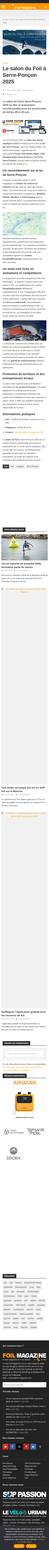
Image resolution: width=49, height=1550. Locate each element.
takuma (16, 1323)
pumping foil (19, 1309)
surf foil (31, 1318)
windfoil (33, 1323)
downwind (8, 1287)
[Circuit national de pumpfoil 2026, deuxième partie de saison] (24, 547)
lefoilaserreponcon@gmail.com (29, 432)
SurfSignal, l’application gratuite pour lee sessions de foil (23, 1013)
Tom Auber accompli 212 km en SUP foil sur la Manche (23, 789)
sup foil (7, 1318)
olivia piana (20, 1305)
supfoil (15, 1318)
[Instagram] (19, 1447)
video (24, 1323)
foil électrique (9, 1296)
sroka (38, 1309)
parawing (41, 1305)
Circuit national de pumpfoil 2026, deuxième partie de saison (21, 565)
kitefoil (33, 1300)
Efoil (38, 1287)
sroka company (10, 1314)
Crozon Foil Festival (32, 1283)
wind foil (7, 1327)
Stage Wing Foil (31, 1475)
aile (11, 1283)
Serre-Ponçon (32, 466)
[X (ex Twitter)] (40, 1447)
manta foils (8, 1305)
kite (26, 1300)
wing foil (24, 1327)
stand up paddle (26, 1314)
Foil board (29, 1469)
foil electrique (33, 1291)
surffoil (39, 1318)
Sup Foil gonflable (10, 1469)
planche (7, 1309)
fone (20, 1296)
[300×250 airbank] (24, 1099)
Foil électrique (30, 1472)
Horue (33, 1296)
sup (37, 1314)
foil (26, 164)
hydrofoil (7, 1300)
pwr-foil (30, 1309)
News (12, 19)
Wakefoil (6, 1475)
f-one (6, 1291)
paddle (31, 1305)
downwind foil (20, 1287)
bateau (18, 1283)
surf (23, 1318)
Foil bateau (7, 1472)
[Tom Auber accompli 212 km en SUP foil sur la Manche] (24, 686)
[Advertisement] (24, 498)
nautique (20, 466)
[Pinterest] (26, 1447)
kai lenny (17, 1300)
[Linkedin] (33, 1447)
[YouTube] (5, 1447)
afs (5, 1283)
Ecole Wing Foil (9, 1478)
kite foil (42, 1300)
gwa (26, 1296)
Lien (26, 1478)
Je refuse (31, 1546)
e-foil (32, 1287)
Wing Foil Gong (9, 1466)
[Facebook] (12, 1447)
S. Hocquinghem (27, 90)
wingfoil (33, 1327)
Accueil (5, 19)
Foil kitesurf (7, 1463)
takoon (7, 1323)
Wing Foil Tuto (31, 1466)
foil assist (20, 1291)
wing (16, 1327)
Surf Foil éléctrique (32, 1463)
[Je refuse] (45, 1537)
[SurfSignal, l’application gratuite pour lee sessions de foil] (24, 910)
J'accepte (19, 1546)
